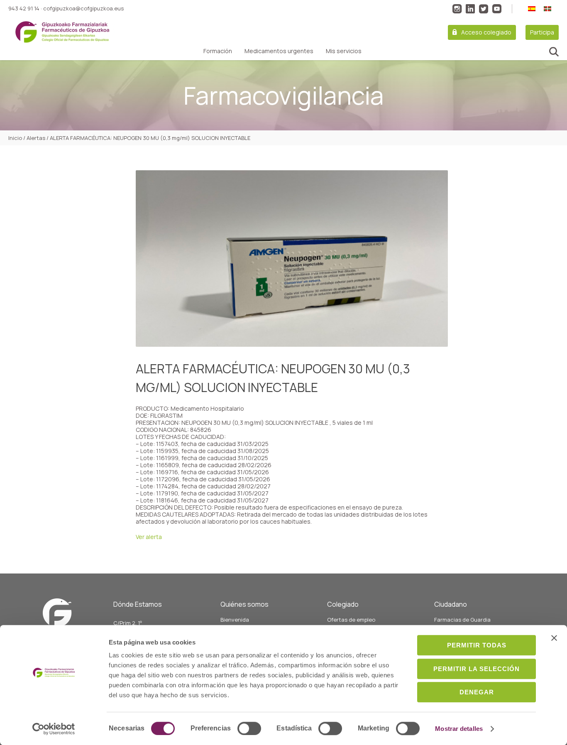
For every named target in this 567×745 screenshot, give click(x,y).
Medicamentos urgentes (278, 51)
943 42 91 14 (23, 8)
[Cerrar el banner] (554, 638)
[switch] (249, 728)
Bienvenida (234, 619)
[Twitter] (483, 8)
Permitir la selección (476, 668)
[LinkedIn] (470, 8)
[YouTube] (496, 8)
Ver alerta (149, 537)
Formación (217, 51)
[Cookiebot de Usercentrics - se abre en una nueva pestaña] (53, 729)
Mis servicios (344, 51)
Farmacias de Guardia (462, 619)
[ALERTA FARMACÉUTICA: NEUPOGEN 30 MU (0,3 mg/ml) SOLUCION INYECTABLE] (292, 258)
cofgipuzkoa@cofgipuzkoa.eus (83, 8)
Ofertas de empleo (351, 619)
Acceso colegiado (486, 32)
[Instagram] (457, 8)
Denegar (476, 692)
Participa (542, 32)
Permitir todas (476, 645)
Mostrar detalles (459, 728)
